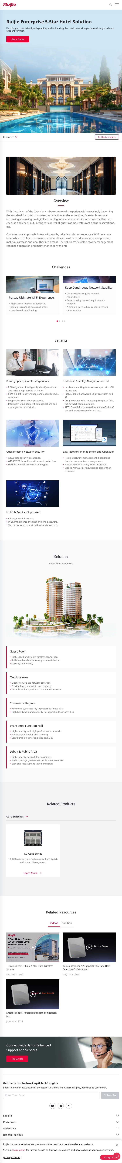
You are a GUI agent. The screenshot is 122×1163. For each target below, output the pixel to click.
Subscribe (110, 1095)
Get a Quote (17, 39)
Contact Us (17, 1058)
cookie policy (18, 1149)
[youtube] (52, 1106)
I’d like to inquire (107, 136)
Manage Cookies (12, 1157)
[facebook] (69, 1106)
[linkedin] (61, 1106)
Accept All (109, 1157)
